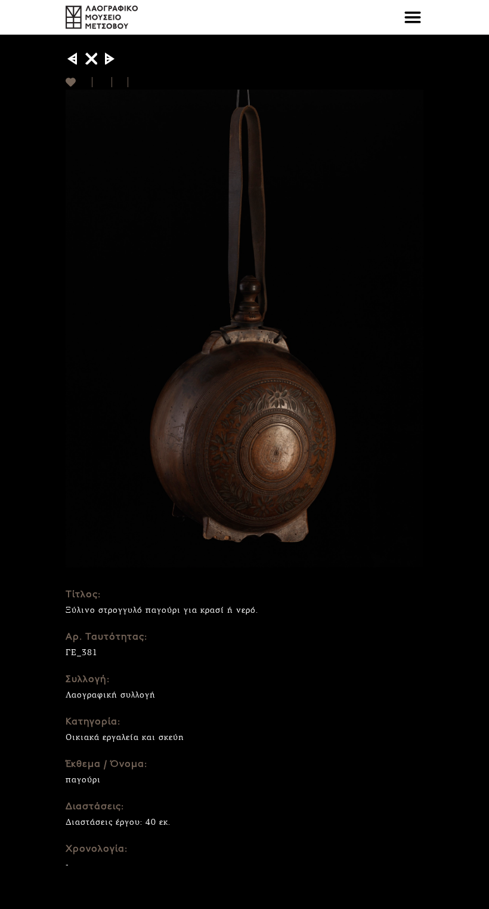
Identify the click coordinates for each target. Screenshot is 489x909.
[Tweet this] (120, 82)
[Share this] (102, 82)
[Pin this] (133, 82)
